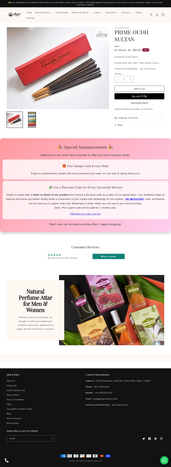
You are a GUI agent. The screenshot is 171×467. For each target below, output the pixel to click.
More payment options (139, 103)
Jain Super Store (81, 461)
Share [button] (120, 125)
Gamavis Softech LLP (94, 461)
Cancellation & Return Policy (19, 409)
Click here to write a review (85, 213)
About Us (11, 381)
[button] (43, 12)
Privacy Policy (13, 395)
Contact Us (12, 385)
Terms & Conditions (15, 399)
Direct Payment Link (16, 390)
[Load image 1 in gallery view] (15, 120)
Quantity (118, 74)
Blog (9, 414)
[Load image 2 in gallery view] (32, 120)
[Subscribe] (52, 438)
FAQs (9, 404)
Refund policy (13, 423)
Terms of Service (14, 418)
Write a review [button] (108, 256)
